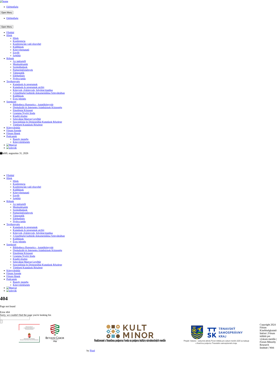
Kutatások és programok (25, 84)
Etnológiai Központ (23, 110)
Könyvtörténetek (21, 142)
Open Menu (6, 12)
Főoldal (10, 32)
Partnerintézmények (23, 70)
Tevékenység (13, 81)
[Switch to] (11, 145)
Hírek (9, 35)
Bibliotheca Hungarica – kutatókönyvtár (33, 104)
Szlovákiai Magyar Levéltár (27, 119)
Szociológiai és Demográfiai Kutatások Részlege (37, 121)
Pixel (92, 350)
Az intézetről (19, 61)
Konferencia (19, 41)
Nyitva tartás (19, 78)
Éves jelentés (19, 98)
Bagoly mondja (20, 139)
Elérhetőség (12, 6)
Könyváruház (13, 127)
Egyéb (16, 52)
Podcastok (11, 136)
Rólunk (10, 58)
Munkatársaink (20, 64)
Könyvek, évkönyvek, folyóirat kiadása (33, 90)
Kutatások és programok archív (28, 87)
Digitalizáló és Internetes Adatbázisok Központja (37, 107)
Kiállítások (18, 46)
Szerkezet (11, 101)
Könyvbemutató (21, 49)
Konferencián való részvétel (27, 44)
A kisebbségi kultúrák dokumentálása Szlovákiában (39, 93)
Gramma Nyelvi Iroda (24, 113)
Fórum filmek (13, 133)
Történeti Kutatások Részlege (28, 124)
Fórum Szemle (13, 130)
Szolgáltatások (20, 67)
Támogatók (18, 72)
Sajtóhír (17, 55)
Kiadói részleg (20, 116)
